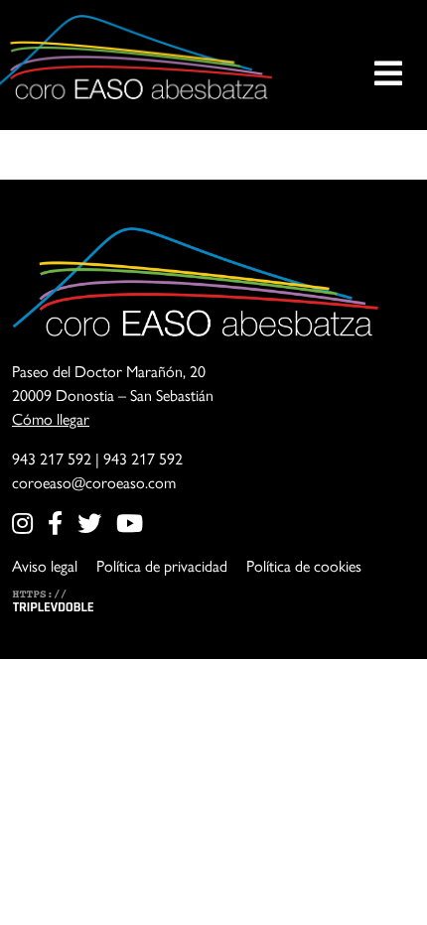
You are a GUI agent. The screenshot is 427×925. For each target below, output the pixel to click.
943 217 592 (51, 459)
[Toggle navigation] (388, 57)
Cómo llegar (50, 419)
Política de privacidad (161, 566)
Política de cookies (303, 566)
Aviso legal (44, 566)
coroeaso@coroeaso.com (94, 482)
